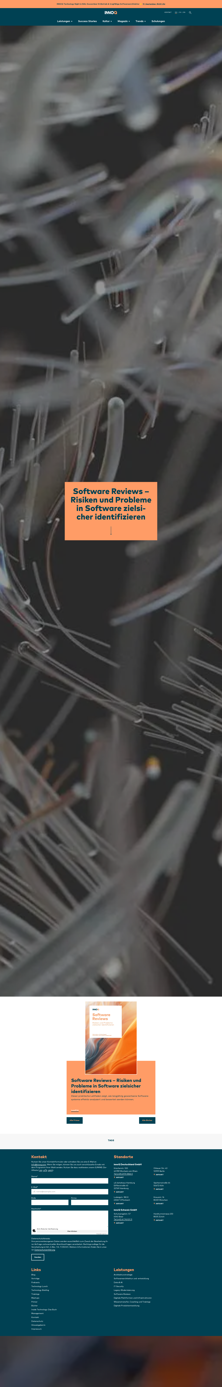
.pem (50, 1170)
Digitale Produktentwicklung (126, 1306)
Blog (33, 1275)
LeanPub (75, 1110)
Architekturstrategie (123, 1275)
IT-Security (119, 1286)
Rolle (33, 1198)
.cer (40, 1170)
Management (37, 1313)
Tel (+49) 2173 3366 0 (123, 1174)
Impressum (36, 1329)
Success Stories (87, 21)
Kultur (106, 21)
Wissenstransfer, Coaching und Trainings (132, 1302)
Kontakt (168, 12)
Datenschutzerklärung (44, 1250)
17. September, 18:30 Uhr (154, 4)
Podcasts (35, 1282)
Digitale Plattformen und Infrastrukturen (133, 1298)
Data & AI (118, 1282)
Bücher (34, 1306)
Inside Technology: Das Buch (44, 1310)
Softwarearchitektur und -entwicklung (131, 1278)
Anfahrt (120, 1177)
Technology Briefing (40, 1290)
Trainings (35, 1294)
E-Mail (40, 1187)
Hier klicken (72, 1231)
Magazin (123, 21)
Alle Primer (75, 1120)
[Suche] (190, 12)
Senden (37, 1257)
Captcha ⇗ (102, 1233)
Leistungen (63, 21)
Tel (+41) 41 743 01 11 (123, 1219)
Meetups (35, 1298)
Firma (73, 1198)
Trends (139, 21)
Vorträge (35, 1278)
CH (180, 12)
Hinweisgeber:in (38, 1325)
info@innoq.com (38, 1165)
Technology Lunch (39, 1286)
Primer (34, 1302)
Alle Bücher (147, 1120)
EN (184, 12)
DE (176, 12)
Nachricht (42, 1209)
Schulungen (158, 21)
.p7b (45, 1170)
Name (40, 1176)
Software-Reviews (122, 1294)
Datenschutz (37, 1321)
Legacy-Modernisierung (124, 1290)
